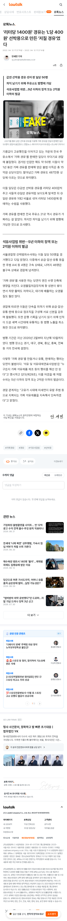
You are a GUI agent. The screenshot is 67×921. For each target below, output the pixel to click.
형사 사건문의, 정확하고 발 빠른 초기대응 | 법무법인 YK (28, 729)
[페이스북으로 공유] (29, 433)
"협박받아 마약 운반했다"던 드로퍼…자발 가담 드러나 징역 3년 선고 (23, 600)
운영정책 (49, 838)
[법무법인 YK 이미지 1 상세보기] (9, 760)
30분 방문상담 (29, 828)
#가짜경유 (9, 447)
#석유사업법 (34, 447)
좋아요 (14, 461)
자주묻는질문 (49, 828)
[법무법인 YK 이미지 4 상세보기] (45, 760)
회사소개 (6, 838)
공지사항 (47, 824)
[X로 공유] (37, 433)
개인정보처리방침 (27, 838)
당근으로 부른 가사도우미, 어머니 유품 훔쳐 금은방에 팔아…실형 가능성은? (23, 581)
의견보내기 (58, 461)
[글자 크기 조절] (54, 65)
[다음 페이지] (40, 703)
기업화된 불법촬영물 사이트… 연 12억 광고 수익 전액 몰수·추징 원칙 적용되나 (23, 527)
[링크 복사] (21, 433)
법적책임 (40, 838)
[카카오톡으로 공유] (46, 433)
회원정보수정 (8, 832)
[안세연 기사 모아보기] (6, 58)
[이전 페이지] (27, 703)
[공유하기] (61, 65)
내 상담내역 (7, 824)
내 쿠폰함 (6, 828)
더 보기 (31, 615)
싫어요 (31, 461)
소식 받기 (52, 914)
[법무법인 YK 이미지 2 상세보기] (21, 760)
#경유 (21, 447)
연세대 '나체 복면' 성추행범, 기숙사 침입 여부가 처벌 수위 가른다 (23, 545)
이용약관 (15, 838)
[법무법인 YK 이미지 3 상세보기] (33, 760)
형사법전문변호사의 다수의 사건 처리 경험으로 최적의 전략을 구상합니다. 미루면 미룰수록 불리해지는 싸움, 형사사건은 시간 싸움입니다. (31, 738)
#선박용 (47, 447)
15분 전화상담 (29, 824)
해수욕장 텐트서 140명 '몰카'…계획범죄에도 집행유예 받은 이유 (23, 563)
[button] (60, 135)
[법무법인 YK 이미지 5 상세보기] (57, 760)
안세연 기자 (17, 56)
